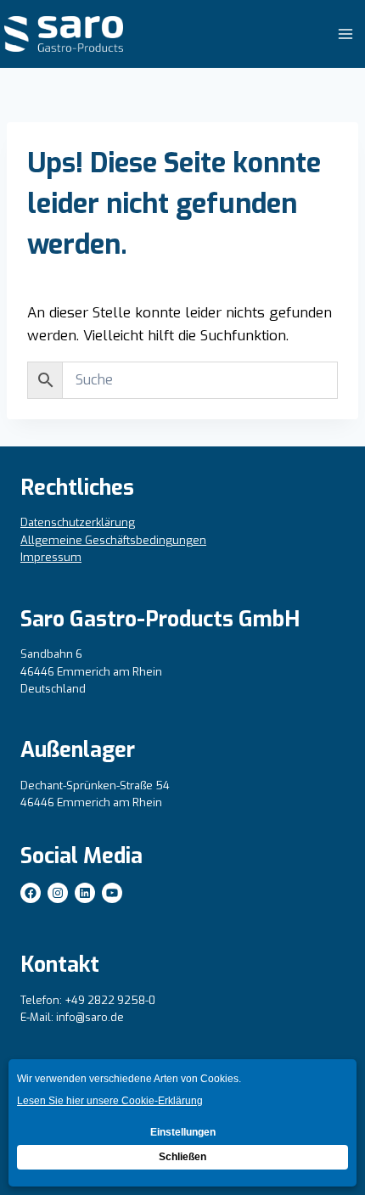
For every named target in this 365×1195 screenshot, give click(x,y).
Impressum (50, 557)
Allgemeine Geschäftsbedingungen (113, 540)
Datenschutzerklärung (77, 522)
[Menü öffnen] (345, 33)
